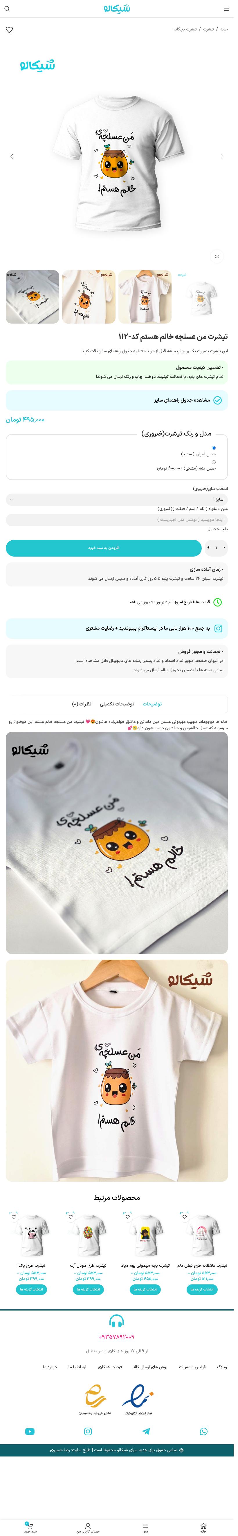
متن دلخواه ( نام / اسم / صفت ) (193, 509)
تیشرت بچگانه (185, 29)
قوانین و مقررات (192, 1367)
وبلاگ (222, 1367)
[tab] (152, 704)
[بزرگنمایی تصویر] (216, 256)
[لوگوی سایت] (117, 9)
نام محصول (218, 529)
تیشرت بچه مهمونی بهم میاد (145, 1266)
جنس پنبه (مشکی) (186, 468)
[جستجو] (7, 9)
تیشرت (208, 29)
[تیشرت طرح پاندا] (31, 1234)
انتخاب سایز (210, 489)
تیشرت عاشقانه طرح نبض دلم (202, 1266)
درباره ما (50, 1367)
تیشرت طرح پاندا (31, 1266)
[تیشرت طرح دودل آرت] (88, 1234)
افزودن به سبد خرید (103, 548)
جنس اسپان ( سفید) (198, 454)
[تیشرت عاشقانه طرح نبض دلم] (202, 1234)
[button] (222, 156)
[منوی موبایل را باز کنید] (226, 9)
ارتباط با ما (77, 1367)
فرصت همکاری (110, 1367)
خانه (224, 29)
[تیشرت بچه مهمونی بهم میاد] (145, 1234)
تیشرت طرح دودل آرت (88, 1266)
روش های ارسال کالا (150, 1367)
